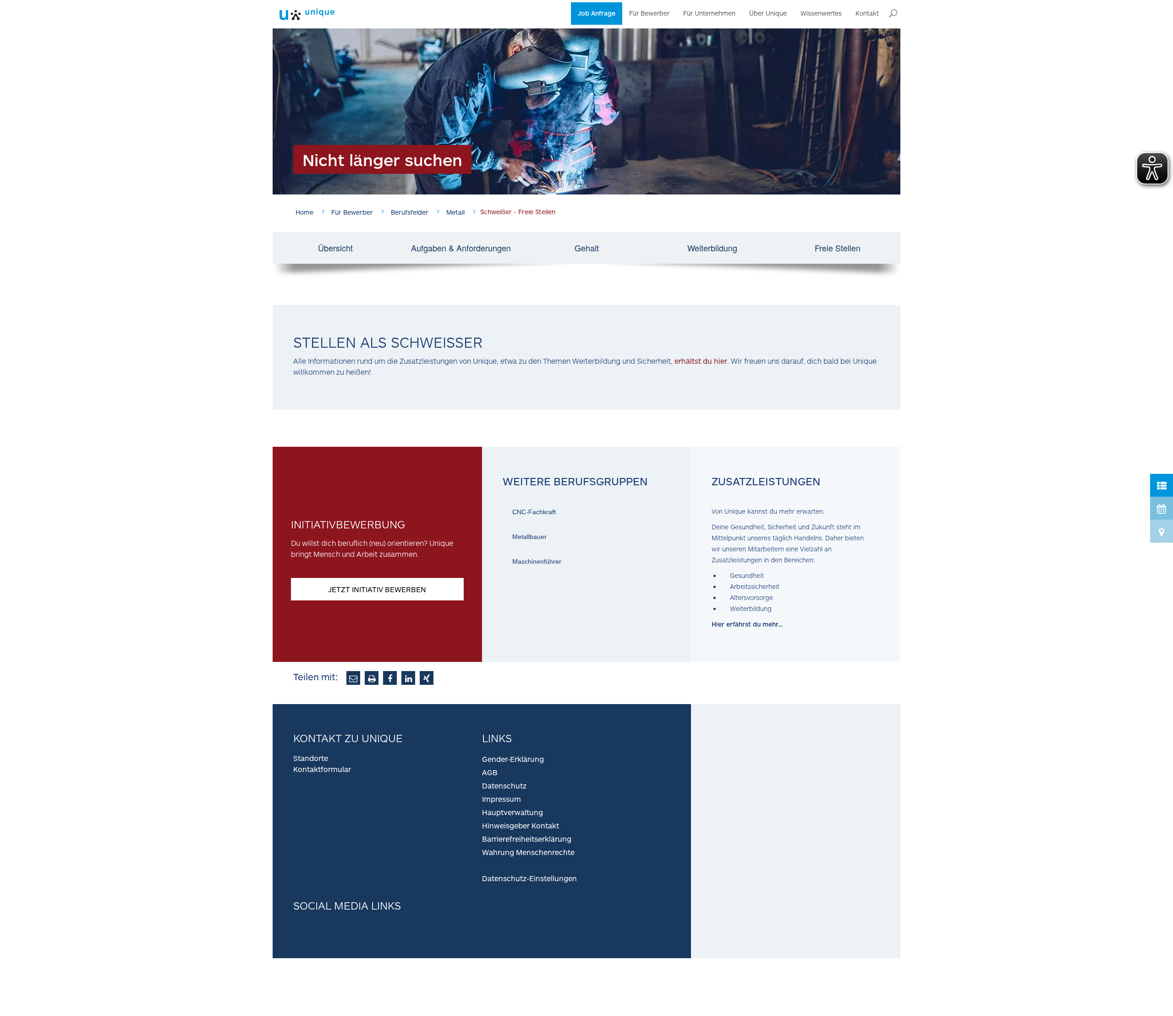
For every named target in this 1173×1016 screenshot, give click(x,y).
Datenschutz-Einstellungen (529, 878)
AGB (490, 772)
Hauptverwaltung (512, 812)
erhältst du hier (700, 360)
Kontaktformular (322, 769)
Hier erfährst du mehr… (747, 624)
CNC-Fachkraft (534, 512)
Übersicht (335, 248)
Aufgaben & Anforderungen (461, 248)
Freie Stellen (838, 248)
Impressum (501, 798)
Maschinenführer (536, 561)
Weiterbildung (712, 248)
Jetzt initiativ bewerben (377, 589)
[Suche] (893, 13)
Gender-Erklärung (513, 759)
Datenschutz (504, 785)
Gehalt (587, 248)
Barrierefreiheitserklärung (526, 838)
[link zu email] (353, 678)
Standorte (310, 758)
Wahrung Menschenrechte (528, 852)
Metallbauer (529, 536)
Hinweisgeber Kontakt (520, 825)
